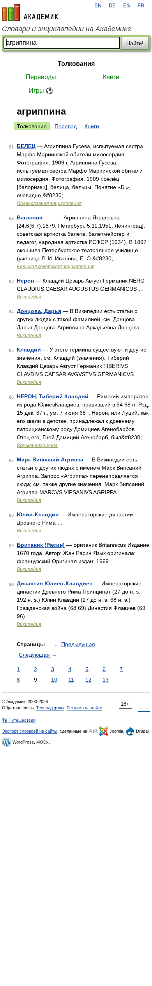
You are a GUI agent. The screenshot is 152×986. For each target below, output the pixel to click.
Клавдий (29, 349)
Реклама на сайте (84, 707)
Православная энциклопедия (49, 203)
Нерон (25, 280)
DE (112, 6)
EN (97, 6)
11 (71, 680)
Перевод (66, 126)
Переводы (41, 77)
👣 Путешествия (18, 720)
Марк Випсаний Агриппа (50, 459)
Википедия (29, 297)
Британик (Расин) (41, 545)
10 (54, 680)
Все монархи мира (37, 445)
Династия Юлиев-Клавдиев (55, 583)
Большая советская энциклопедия (55, 266)
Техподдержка (50, 707)
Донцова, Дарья (39, 311)
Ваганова (29, 217)
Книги (111, 77)
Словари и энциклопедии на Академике (66, 29)
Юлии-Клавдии (38, 514)
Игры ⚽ (41, 90)
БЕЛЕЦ (26, 146)
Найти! (134, 43)
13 (106, 680)
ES (126, 6)
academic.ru (30, 12)
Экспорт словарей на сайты (29, 731)
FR (141, 6)
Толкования (76, 63)
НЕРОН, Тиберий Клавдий (52, 396)
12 (88, 680)
